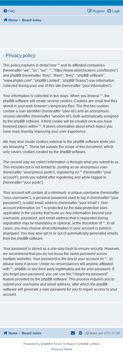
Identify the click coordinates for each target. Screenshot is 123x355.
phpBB (45, 343)
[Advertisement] (63, 34)
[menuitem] (9, 11)
